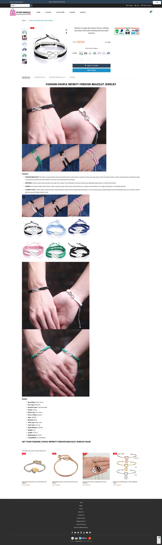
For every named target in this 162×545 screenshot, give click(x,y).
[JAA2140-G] (108, 53)
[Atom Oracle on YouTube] (87, 533)
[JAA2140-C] (90, 53)
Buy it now (91, 70)
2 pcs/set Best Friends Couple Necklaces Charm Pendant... (95, 482)
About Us (81, 512)
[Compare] (66, 29)
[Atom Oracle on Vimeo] (90, 533)
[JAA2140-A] (81, 53)
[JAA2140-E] (99, 53)
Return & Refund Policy (81, 527)
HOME (38, 12)
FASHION (72, 12)
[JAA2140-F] (103, 53)
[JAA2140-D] (94, 53)
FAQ (81, 502)
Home (81, 509)
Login (137, 5)
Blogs (81, 506)
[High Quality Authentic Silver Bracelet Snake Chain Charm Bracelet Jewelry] (65, 466)
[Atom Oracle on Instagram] (81, 533)
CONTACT (83, 12)
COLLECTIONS (60, 12)
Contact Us (81, 515)
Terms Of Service (81, 524)
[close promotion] (152, 1)
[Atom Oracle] (20, 12)
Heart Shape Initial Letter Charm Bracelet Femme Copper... (34, 482)
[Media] (66, 32)
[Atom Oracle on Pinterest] (78, 533)
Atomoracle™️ (79, 541)
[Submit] (31, 5)
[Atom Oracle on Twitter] (75, 533)
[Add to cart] (47, 470)
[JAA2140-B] (85, 53)
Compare (130, 5)
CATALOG (48, 12)
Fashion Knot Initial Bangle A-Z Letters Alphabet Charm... (125, 482)
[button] (32, 47)
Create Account (147, 5)
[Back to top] (159, 542)
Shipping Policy (81, 521)
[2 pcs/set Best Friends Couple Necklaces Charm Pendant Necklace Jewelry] (96, 466)
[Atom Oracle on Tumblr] (84, 533)
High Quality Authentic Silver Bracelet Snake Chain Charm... (65, 482)
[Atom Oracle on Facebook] (72, 533)
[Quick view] (47, 464)
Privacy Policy (81, 518)
